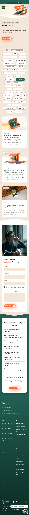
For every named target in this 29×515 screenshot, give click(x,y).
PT (26, 502)
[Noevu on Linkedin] (13, 502)
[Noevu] (3, 7)
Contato (4, 460)
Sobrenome (7, 274)
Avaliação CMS (20, 469)
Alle (7, 50)
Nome (5, 266)
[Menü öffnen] (25, 7)
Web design (19, 452)
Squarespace (19, 461)
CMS (17, 458)
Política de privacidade (4, 509)
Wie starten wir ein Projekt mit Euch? (12, 353)
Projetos (4, 452)
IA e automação (20, 455)
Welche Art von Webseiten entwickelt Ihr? (12, 359)
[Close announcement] (27, 2)
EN (23, 502)
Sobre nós (4, 449)
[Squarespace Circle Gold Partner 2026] (6, 502)
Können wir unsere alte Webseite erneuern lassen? (12, 370)
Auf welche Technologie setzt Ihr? (11, 364)
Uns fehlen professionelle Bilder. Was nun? (12, 347)
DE (20, 502)
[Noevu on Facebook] (16, 502)
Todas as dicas (20, 449)
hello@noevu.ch (7, 407)
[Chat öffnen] (25, 511)
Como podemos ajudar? (10, 292)
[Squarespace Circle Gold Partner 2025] (10, 252)
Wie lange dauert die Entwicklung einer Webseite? (13, 336)
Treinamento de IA (20, 434)
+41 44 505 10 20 (8, 410)
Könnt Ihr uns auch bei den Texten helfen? (12, 342)
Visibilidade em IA (20, 426)
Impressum (16, 509)
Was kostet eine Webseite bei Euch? (12, 331)
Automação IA (19, 423)
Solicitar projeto (6, 483)
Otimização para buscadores (7, 439)
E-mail (6, 280)
